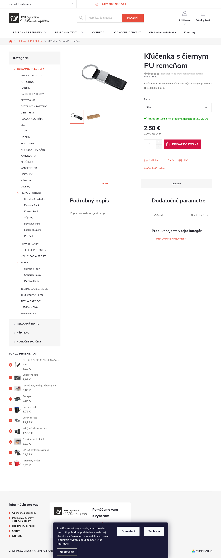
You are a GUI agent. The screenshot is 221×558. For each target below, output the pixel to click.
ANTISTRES (27, 81)
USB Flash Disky (30, 307)
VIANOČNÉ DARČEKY (29, 341)
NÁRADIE (26, 180)
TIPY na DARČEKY (31, 301)
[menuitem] (30, 32)
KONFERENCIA (29, 168)
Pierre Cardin (28, 143)
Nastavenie (67, 552)
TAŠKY (24, 262)
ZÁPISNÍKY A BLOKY (32, 94)
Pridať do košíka (185, 144)
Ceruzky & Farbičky (34, 199)
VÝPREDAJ (23, 332)
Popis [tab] (105, 183)
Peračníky (29, 236)
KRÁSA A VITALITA (31, 75)
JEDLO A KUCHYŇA (31, 119)
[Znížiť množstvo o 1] (159, 146)
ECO (23, 125)
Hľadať (133, 18)
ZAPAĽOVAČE (28, 313)
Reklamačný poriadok (23, 525)
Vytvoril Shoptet (204, 550)
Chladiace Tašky (32, 275)
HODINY (25, 137)
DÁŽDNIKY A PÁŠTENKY (34, 106)
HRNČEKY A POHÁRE (33, 149)
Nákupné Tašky (32, 268)
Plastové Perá (31, 205)
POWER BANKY (30, 244)
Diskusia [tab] (176, 183)
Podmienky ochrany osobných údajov (22, 519)
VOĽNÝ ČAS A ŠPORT (33, 256)
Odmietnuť (128, 531)
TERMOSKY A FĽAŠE (32, 295)
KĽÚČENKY (27, 162)
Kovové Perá (31, 211)
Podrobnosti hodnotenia (190, 73)
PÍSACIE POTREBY (31, 193)
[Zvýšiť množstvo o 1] (159, 142)
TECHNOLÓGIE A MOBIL (34, 289)
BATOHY (25, 88)
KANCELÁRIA (28, 155)
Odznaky (25, 186)
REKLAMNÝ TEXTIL (28, 323)
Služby (16, 530)
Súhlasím (154, 531)
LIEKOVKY (26, 174)
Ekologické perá (32, 230)
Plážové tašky (31, 281)
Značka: (154, 168)
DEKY (24, 131)
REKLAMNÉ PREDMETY (30, 69)
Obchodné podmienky (20, 4)
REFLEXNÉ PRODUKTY (33, 250)
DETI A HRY (27, 112)
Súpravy (28, 217)
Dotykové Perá (32, 223)
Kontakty (17, 535)
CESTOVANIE (28, 100)
